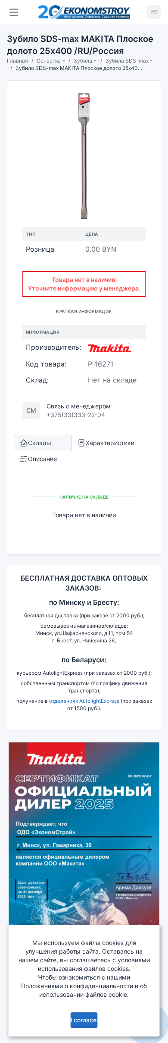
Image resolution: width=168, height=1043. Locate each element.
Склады (39, 442)
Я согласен (84, 1020)
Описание (42, 458)
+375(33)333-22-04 (76, 414)
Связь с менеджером (79, 406)
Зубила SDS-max (127, 60)
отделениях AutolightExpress (84, 701)
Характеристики (110, 442)
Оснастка (49, 60)
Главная (17, 60)
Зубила (83, 60)
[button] (18, 849)
